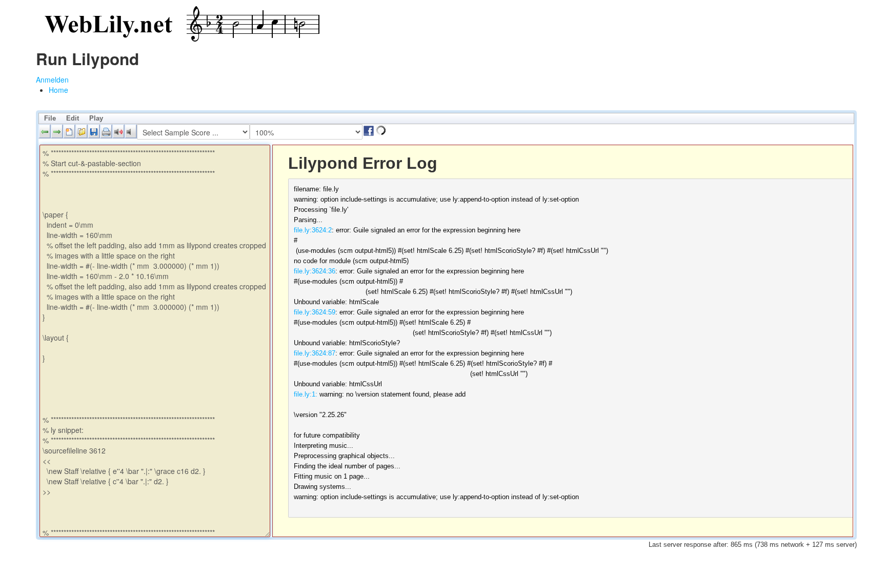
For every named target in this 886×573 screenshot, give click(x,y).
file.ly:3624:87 (314, 353)
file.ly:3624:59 (314, 312)
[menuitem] (58, 90)
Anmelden (52, 79)
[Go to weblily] (179, 24)
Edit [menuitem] (72, 118)
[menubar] (446, 118)
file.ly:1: (305, 394)
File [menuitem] (50, 118)
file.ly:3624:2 (313, 230)
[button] (44, 131)
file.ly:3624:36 (314, 271)
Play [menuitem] (96, 118)
